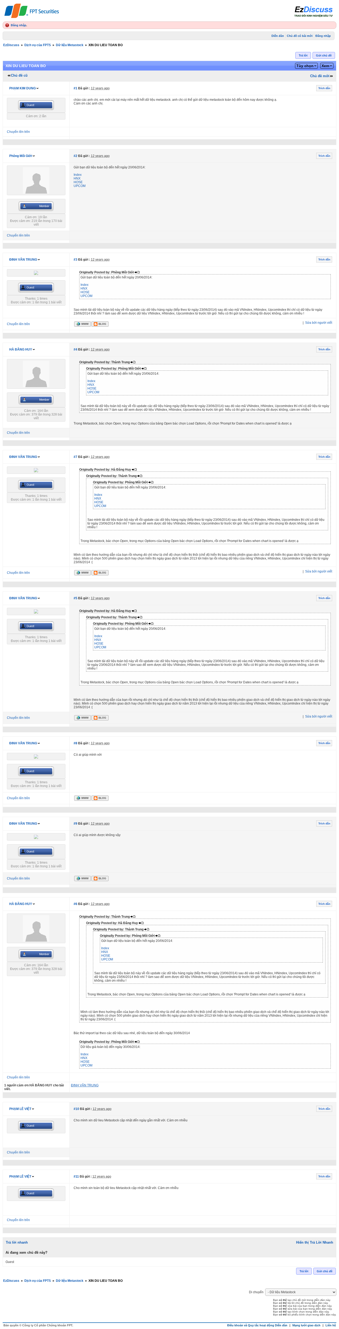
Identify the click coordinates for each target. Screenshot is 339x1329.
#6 (75, 904)
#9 (75, 823)
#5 (75, 598)
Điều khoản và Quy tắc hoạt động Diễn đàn (257, 1325)
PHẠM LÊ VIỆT (20, 1109)
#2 (75, 156)
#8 (75, 743)
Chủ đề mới (319, 76)
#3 (75, 259)
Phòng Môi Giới (20, 156)
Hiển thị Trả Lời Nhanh (314, 1242)
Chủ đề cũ (19, 75)
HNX (77, 178)
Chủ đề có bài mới (300, 35)
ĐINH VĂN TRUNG (23, 259)
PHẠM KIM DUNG (22, 88)
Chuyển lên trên (18, 132)
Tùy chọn (305, 66)
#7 (75, 457)
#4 (75, 349)
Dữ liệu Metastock (69, 45)
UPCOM (80, 186)
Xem (325, 66)
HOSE (78, 182)
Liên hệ (330, 1325)
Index (78, 175)
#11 (76, 1176)
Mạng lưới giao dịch (306, 1325)
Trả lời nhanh (17, 1242)
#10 (76, 1109)
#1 (75, 88)
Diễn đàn (277, 35)
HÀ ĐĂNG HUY (20, 349)
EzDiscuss (11, 45)
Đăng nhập (18, 25)
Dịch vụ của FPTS (37, 45)
